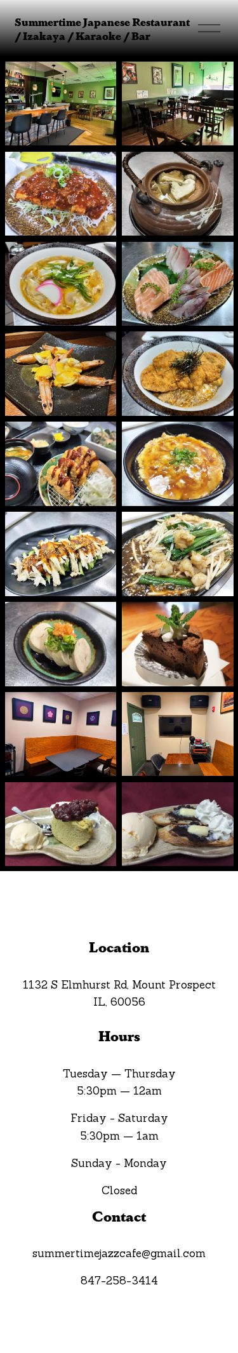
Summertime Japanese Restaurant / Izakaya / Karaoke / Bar (102, 28)
